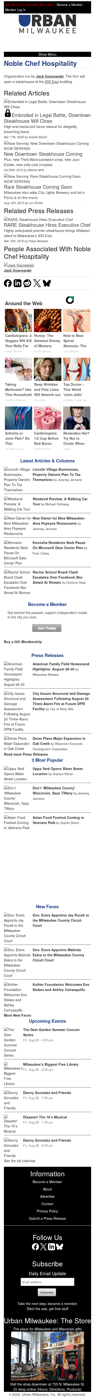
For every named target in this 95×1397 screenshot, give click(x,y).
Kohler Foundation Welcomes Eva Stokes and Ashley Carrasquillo (61, 987)
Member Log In (15, 10)
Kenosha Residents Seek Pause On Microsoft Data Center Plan (59, 545)
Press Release (38, 241)
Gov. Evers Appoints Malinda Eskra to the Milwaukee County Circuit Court (58, 954)
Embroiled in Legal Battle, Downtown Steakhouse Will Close (47, 117)
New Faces (47, 906)
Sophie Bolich (37, 137)
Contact (47, 1203)
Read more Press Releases (26, 754)
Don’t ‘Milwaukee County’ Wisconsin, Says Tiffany (54, 790)
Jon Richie (36, 203)
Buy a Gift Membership (23, 641)
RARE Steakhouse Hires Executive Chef (47, 224)
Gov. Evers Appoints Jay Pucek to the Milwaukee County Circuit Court (61, 920)
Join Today (47, 628)
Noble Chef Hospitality (40, 63)
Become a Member (47, 604)
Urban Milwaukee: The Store (47, 1320)
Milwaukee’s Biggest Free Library (50, 1064)
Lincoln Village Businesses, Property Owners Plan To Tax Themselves (57, 474)
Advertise (47, 1196)
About (47, 1189)
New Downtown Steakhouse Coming (43, 153)
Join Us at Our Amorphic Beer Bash (29, 4)
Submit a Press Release (47, 1218)
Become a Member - (70, 4)
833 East (52, 81)
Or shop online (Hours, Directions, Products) (47, 1389)
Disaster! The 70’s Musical (45, 1117)
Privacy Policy (47, 1211)
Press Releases (47, 655)
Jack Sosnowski (50, 76)
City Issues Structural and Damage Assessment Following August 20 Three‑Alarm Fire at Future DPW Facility (61, 701)
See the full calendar (20, 1160)
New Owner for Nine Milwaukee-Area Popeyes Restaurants (59, 521)
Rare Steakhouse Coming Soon (38, 186)
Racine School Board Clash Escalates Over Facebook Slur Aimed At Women (58, 577)
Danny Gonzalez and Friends (47, 1092)
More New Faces (17, 1015)
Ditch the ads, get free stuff (47, 1308)
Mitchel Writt (36, 170)
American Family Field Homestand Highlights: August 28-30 (61, 666)
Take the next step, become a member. (47, 1303)
